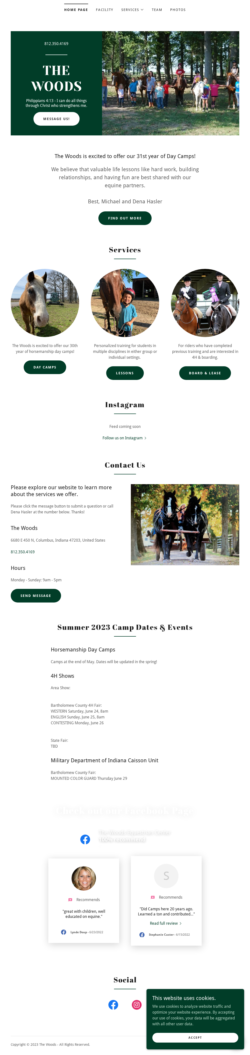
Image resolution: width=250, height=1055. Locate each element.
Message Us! (56, 119)
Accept (195, 1037)
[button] (132, 10)
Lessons (125, 373)
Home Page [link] (76, 10)
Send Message (36, 596)
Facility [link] (104, 10)
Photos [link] (178, 10)
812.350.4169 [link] (56, 43)
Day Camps (44, 367)
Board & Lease (205, 373)
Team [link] (157, 10)
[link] (56, 89)
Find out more (125, 218)
